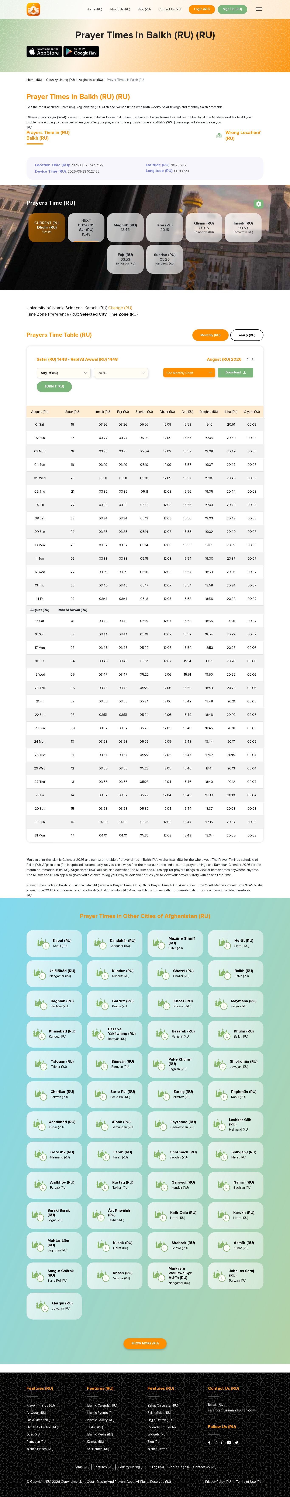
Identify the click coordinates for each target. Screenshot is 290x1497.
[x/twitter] (236, 1443)
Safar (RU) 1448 (52, 359)
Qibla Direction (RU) (41, 1420)
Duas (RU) (34, 1434)
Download (233, 372)
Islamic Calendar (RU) (102, 1405)
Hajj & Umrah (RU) (160, 1420)
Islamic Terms (157, 1449)
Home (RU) (94, 9)
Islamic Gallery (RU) (100, 1420)
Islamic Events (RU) (100, 1412)
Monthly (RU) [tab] (210, 335)
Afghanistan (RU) (91, 79)
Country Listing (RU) (60, 79)
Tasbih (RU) (95, 1427)
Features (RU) (103, 1467)
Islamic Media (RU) (100, 1434)
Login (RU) (202, 9)
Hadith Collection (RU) (42, 1427)
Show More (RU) (145, 1343)
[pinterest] (222, 1443)
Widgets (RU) (157, 1434)
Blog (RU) (144, 9)
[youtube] (229, 1443)
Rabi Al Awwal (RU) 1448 (94, 359)
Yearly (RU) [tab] (246, 335)
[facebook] (209, 1443)
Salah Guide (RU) (159, 1412)
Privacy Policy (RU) (218, 1481)
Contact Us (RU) (170, 9)
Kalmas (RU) (95, 1441)
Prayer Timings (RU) (41, 1405)
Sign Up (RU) (232, 9)
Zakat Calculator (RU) (163, 1405)
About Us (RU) (120, 9)
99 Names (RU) (98, 1449)
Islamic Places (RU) (40, 1449)
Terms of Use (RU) (249, 1481)
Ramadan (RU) (36, 1441)
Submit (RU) (54, 386)
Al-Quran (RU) (36, 1412)
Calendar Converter (162, 1427)
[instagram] (215, 1443)
